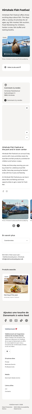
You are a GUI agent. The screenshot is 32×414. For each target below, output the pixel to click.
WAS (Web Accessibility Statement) (21, 408)
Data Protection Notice (7, 408)
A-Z (6, 389)
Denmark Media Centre (12, 378)
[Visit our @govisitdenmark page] (21, 320)
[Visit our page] (10, 320)
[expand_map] (27, 108)
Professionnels (9, 367)
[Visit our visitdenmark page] (16, 320)
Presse (7, 362)
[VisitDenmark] (11, 329)
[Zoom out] (27, 137)
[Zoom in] (27, 132)
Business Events (10, 364)
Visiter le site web (13, 67)
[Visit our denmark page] (5, 320)
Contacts (8, 391)
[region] (16, 122)
